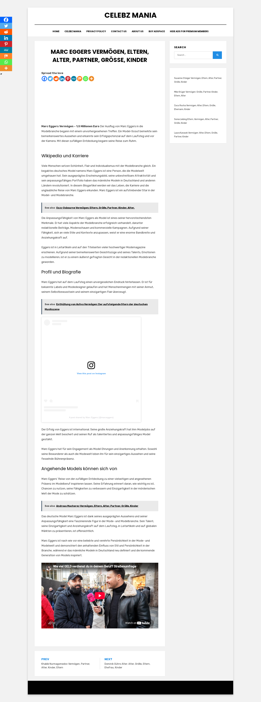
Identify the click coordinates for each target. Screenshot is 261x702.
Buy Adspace (157, 31)
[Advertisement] (99, 103)
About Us (137, 31)
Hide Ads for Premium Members (189, 31)
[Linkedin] (62, 78)
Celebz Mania (130, 15)
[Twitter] (50, 78)
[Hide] (1, 74)
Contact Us (119, 31)
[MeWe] (73, 78)
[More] (91, 78)
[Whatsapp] (85, 78)
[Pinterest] (68, 78)
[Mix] (79, 78)
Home (56, 31)
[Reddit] (56, 78)
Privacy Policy (96, 31)
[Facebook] (44, 78)
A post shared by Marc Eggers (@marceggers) (91, 417)
